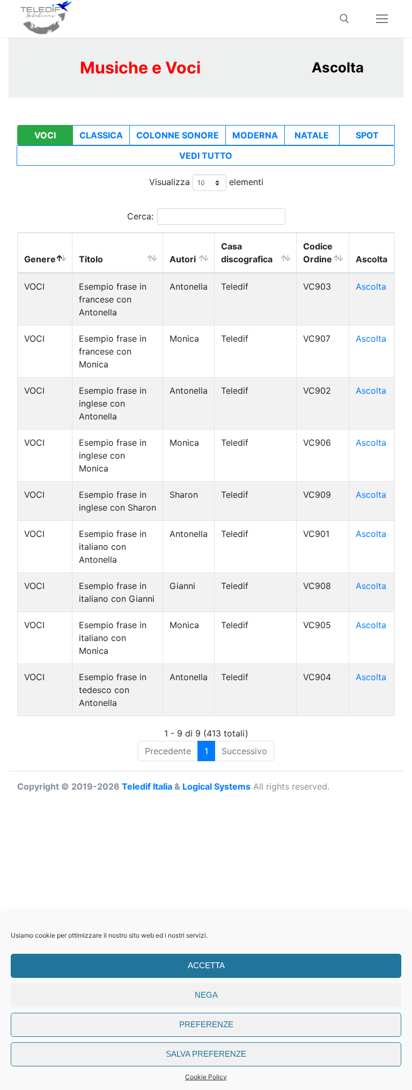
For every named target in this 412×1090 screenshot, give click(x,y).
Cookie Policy (206, 1077)
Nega (206, 994)
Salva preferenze (206, 1053)
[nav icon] (382, 19)
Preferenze (206, 1024)
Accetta (206, 965)
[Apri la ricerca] (344, 19)
